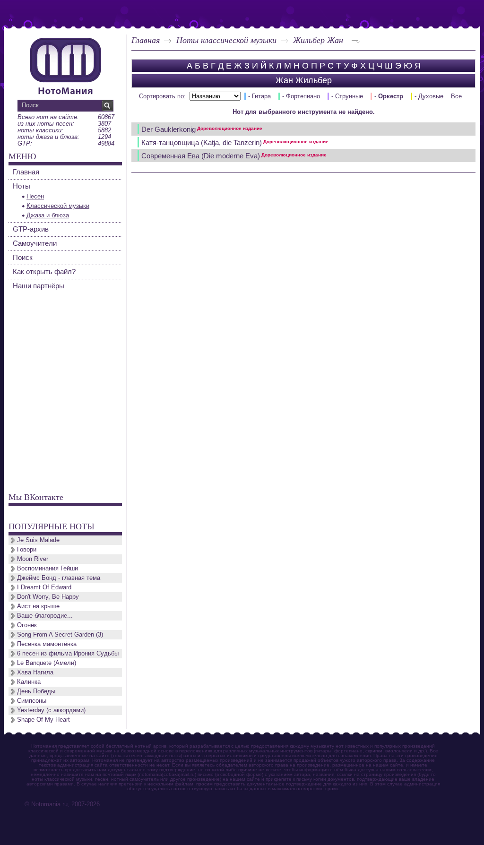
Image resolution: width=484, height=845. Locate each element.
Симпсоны (31, 700)
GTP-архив (31, 229)
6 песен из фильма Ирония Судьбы (68, 653)
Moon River (32, 558)
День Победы (36, 691)
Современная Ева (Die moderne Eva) (234, 156)
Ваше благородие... (45, 615)
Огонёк (27, 625)
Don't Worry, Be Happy (48, 596)
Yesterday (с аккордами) (51, 710)
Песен (35, 196)
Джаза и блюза (47, 215)
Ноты (21, 186)
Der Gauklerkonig (201, 129)
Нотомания (65, 64)
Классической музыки (57, 205)
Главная (145, 39)
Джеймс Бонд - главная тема (58, 577)
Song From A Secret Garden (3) (60, 634)
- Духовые (429, 96)
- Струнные (347, 96)
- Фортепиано (301, 96)
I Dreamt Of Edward (44, 587)
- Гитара (259, 96)
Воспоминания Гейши (47, 568)
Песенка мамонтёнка (47, 643)
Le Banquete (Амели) (46, 662)
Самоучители (35, 243)
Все (456, 96)
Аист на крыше (38, 606)
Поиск (23, 257)
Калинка (29, 681)
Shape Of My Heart (43, 719)
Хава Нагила (35, 672)
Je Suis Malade (38, 539)
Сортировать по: (162, 96)
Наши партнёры (38, 286)
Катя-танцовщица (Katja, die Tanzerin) (234, 142)
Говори (26, 549)
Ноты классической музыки (226, 39)
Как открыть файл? (44, 271)
